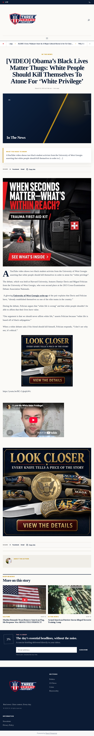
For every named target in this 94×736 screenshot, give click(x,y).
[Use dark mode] (89, 2)
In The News (47, 54)
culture (6, 617)
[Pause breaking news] (89, 44)
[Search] (88, 20)
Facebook (15, 169)
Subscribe (83, 650)
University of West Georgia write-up (30, 295)
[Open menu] (47, 38)
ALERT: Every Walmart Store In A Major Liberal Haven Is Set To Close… (35, 44)
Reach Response (51, 733)
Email (22, 169)
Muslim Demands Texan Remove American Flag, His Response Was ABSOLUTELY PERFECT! (23, 621)
